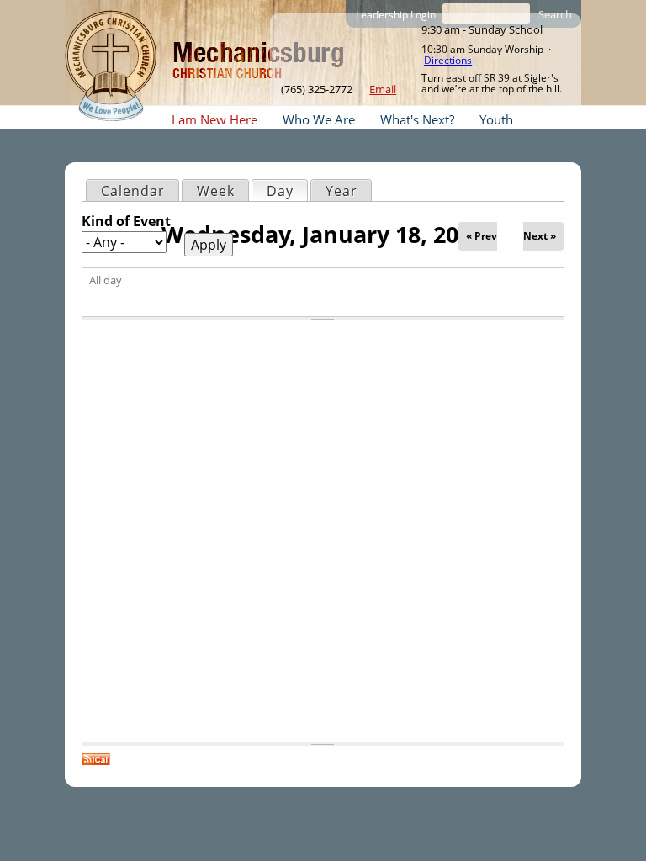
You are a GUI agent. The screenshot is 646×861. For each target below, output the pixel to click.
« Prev (481, 236)
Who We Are (319, 119)
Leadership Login (396, 15)
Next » (539, 236)
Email (382, 89)
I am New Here (214, 119)
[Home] (110, 65)
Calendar (133, 191)
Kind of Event (126, 221)
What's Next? (417, 119)
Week (216, 191)
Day (287, 191)
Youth (496, 119)
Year (341, 191)
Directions (448, 60)
